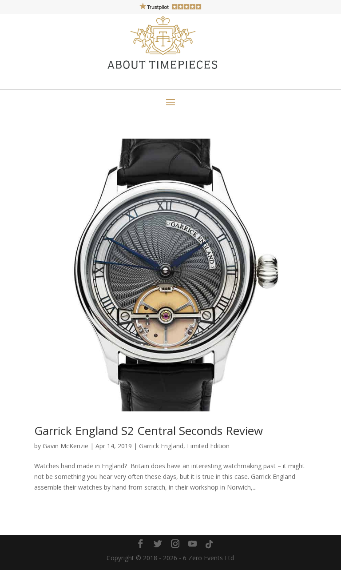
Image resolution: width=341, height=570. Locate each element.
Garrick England (161, 446)
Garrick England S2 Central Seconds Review (148, 430)
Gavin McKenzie (65, 446)
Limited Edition (208, 446)
